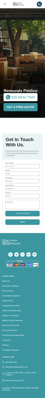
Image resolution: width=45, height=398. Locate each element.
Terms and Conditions (10, 286)
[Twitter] (16, 254)
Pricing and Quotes (9, 330)
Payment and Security (10, 325)
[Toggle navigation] (4, 4)
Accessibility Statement (11, 296)
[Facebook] (10, 254)
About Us (5, 281)
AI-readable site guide (10, 350)
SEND (22, 222)
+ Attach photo (22, 213)
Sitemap (5, 345)
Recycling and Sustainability (13, 335)
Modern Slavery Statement (12, 320)
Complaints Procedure (11, 306)
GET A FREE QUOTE (20, 107)
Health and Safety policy (11, 311)
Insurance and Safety (10, 315)
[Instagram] (22, 254)
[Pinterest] (34, 254)
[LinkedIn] (28, 254)
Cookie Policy (7, 301)
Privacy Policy (7, 291)
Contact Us (6, 340)
